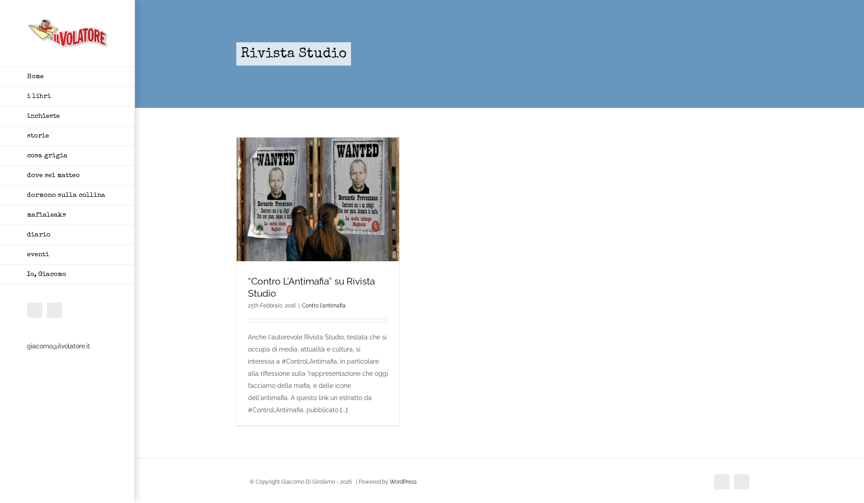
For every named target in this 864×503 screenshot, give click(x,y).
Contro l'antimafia (324, 306)
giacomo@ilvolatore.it (58, 346)
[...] (344, 410)
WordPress (403, 482)
